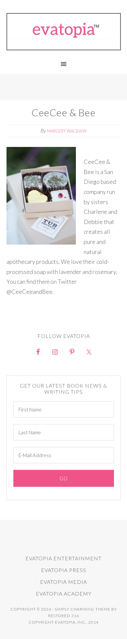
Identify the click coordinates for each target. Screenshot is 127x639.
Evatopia (63, 30)
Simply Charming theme (82, 609)
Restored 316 (63, 615)
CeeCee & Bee (63, 112)
